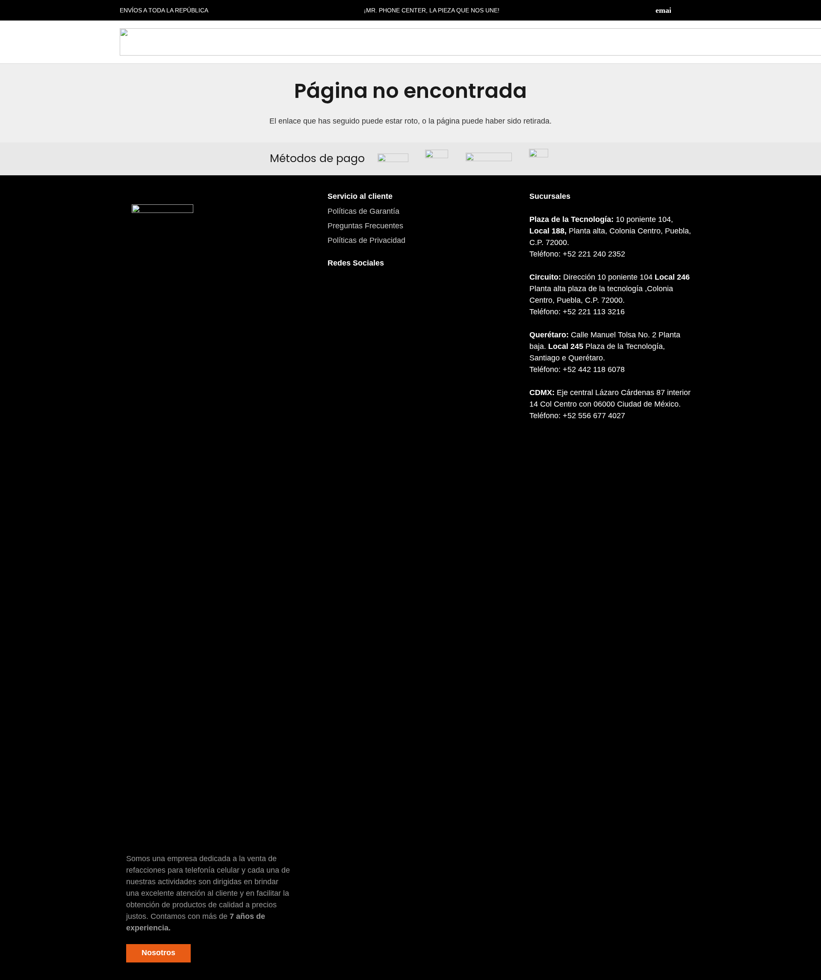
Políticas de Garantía (363, 211)
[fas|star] (162, 525)
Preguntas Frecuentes (365, 225)
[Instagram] (697, 10)
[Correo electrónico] (663, 10)
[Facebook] (680, 10)
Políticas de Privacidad (366, 240)
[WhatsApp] (385, 292)
